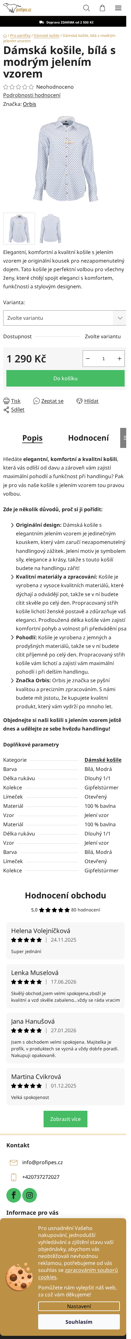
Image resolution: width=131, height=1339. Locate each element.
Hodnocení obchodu (65, 895)
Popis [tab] (32, 437)
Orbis (29, 103)
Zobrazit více (65, 1119)
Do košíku (65, 378)
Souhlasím (79, 1321)
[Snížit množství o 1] (88, 359)
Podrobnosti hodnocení (31, 95)
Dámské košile (103, 759)
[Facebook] (13, 1195)
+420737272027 (40, 1177)
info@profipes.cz (42, 1162)
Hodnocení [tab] (88, 437)
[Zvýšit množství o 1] (119, 359)
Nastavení (79, 1306)
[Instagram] (29, 1195)
